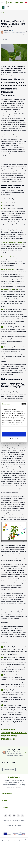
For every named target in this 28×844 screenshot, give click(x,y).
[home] (3, 840)
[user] (25, 840)
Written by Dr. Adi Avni (14, 750)
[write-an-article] (14, 840)
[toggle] (2, 2)
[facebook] (9, 815)
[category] (8, 840)
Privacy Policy (18, 825)
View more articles (9, 769)
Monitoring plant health (8, 257)
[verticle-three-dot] (26, 32)
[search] (20, 840)
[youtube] (14, 815)
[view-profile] (25, 752)
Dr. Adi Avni (7, 30)
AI (17, 289)
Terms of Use (10, 825)
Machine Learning (9, 289)
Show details (20, 429)
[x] (22, 815)
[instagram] (18, 815)
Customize (13, 438)
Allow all (14, 433)
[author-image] (4, 752)
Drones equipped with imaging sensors (12, 242)
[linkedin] (5, 815)
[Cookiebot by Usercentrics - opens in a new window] (20, 404)
